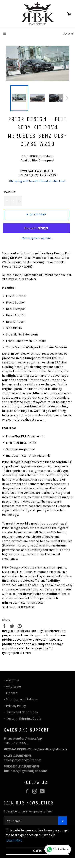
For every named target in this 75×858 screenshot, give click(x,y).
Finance (11, 693)
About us (12, 680)
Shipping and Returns (22, 699)
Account (68, 33)
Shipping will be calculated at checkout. (37, 181)
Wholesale (14, 686)
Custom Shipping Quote (23, 718)
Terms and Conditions (22, 712)
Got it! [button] (37, 850)
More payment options (36, 238)
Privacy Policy (16, 706)
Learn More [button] (14, 840)
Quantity (9, 191)
